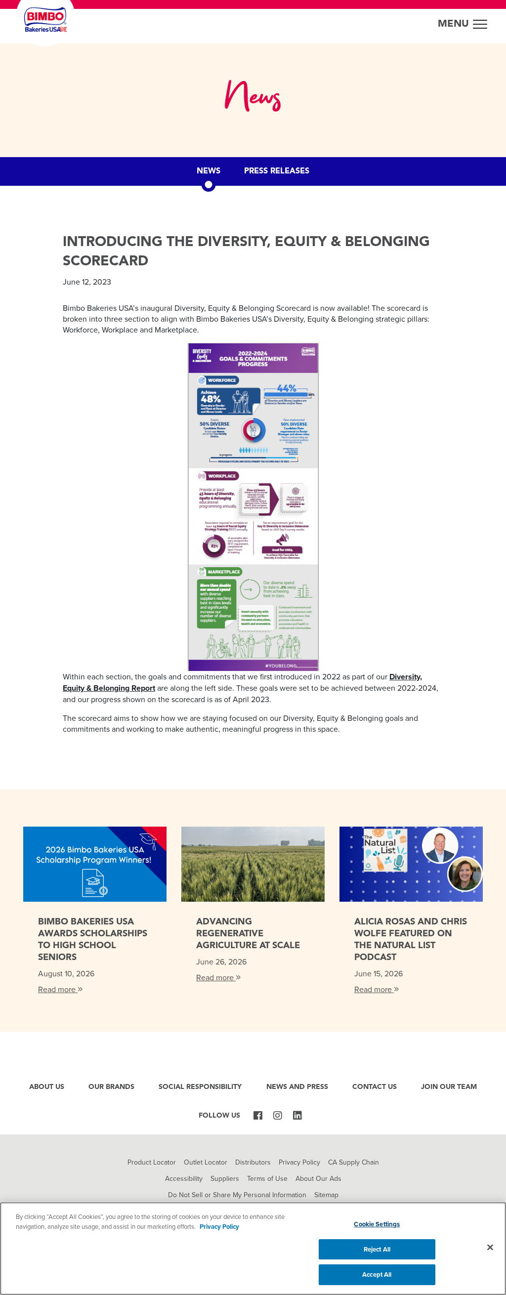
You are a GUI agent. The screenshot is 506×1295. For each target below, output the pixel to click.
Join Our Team (449, 1087)
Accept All (376, 1274)
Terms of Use (267, 1178)
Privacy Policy (299, 1162)
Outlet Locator (205, 1162)
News (208, 171)
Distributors (253, 1162)
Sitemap (326, 1195)
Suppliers (225, 1178)
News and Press (297, 1087)
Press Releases (276, 171)
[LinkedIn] (297, 1116)
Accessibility (184, 1178)
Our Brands (111, 1087)
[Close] (490, 1247)
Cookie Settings (377, 1224)
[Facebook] (258, 1116)
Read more (58, 989)
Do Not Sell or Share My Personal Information (237, 1195)
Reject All (377, 1249)
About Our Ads (318, 1178)
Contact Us (374, 1087)
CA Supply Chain (353, 1162)
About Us (46, 1087)
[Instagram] (278, 1116)
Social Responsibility (200, 1087)
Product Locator (151, 1162)
